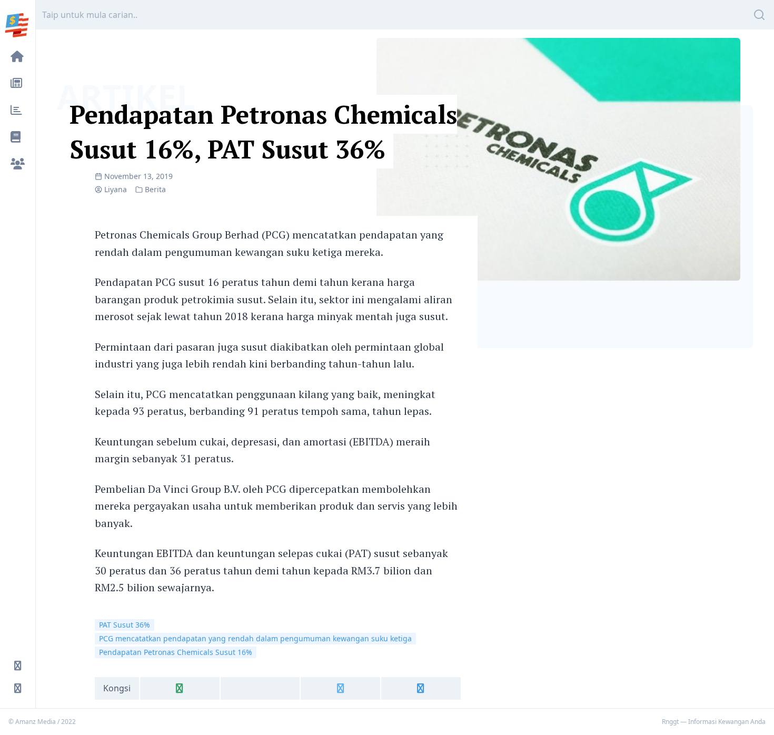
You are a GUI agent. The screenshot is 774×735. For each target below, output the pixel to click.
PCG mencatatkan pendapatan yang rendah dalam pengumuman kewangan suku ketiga (255, 638)
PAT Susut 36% (124, 625)
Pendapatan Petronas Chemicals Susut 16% (175, 652)
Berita (155, 189)
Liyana (115, 189)
